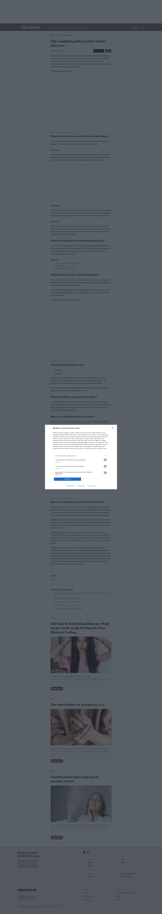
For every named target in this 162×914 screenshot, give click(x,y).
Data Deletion (70, 486)
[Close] (113, 428)
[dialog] (81, 457)
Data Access (81, 486)
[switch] (104, 460)
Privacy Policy (92, 486)
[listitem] (81, 456)
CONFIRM (67, 479)
